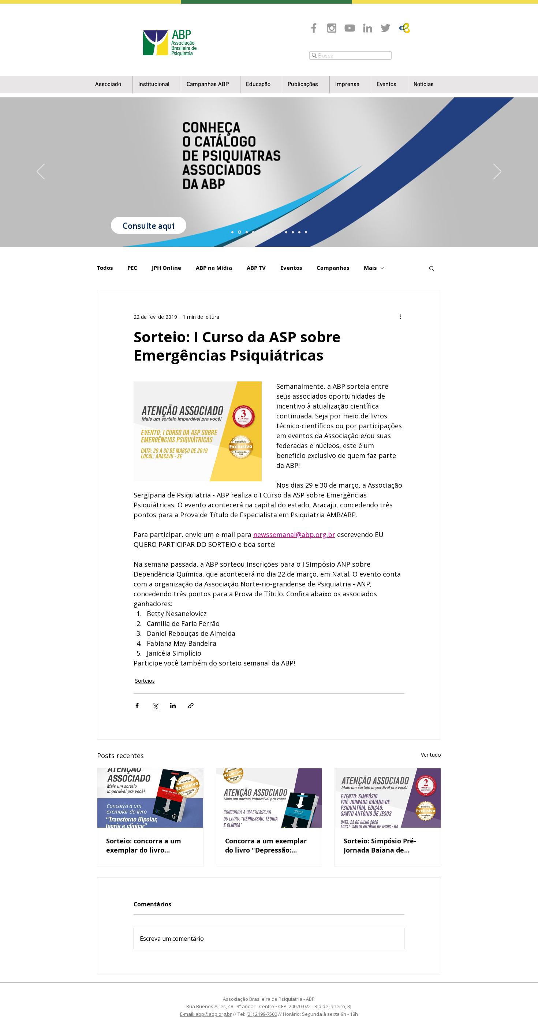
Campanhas (333, 268)
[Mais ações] (400, 316)
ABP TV (256, 268)
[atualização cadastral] (286, 232)
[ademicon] (266, 232)
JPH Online (166, 268)
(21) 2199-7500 (261, 1014)
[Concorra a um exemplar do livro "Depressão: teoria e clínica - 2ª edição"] (269, 798)
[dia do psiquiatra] (232, 232)
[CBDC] (260, 232)
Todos (105, 268)
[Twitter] (385, 28)
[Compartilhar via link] (190, 705)
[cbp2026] (299, 232)
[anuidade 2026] (280, 232)
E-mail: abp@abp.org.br (206, 1014)
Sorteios (145, 680)
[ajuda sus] (247, 232)
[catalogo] (239, 232)
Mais (370, 268)
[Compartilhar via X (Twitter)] (155, 705)
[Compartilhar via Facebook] (137, 705)
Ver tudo (431, 754)
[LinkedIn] (367, 28)
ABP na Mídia (214, 268)
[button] (157, 84)
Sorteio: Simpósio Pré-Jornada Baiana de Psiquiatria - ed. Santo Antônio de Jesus (380, 845)
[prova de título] (253, 232)
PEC (132, 268)
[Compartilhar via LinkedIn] (172, 705)
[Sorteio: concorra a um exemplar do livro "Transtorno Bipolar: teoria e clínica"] (150, 798)
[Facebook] (313, 28)
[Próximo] (497, 172)
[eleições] (306, 232)
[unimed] (293, 232)
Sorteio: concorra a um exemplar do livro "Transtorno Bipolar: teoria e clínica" (143, 845)
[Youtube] (349, 28)
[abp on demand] (273, 232)
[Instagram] (331, 28)
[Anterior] (41, 172)
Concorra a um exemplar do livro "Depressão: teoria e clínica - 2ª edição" (266, 845)
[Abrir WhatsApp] (520, 999)
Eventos (291, 268)
